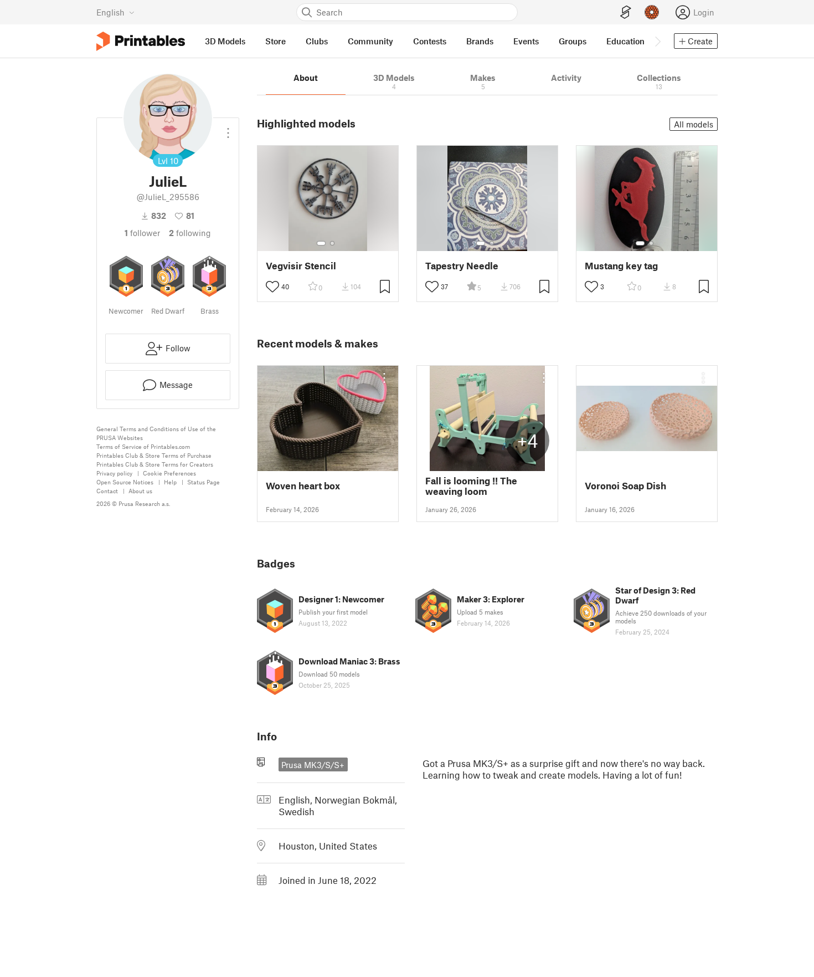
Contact (107, 490)
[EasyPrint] (625, 12)
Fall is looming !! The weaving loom (471, 486)
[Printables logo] (140, 41)
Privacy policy (114, 473)
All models (693, 124)
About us (140, 490)
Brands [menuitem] (479, 41)
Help (170, 481)
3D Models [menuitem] (225, 41)
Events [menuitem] (526, 41)
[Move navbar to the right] (657, 41)
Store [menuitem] (275, 41)
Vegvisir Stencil (301, 265)
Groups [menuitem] (572, 41)
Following (190, 233)
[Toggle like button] (272, 286)
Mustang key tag (621, 265)
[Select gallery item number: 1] (321, 243)
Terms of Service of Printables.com (143, 446)
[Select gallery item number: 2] (332, 243)
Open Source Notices (124, 481)
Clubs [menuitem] (317, 41)
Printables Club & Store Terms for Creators (154, 464)
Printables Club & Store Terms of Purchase (154, 455)
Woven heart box (303, 485)
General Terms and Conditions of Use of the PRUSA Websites (156, 433)
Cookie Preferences (169, 473)
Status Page (203, 481)
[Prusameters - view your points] (652, 12)
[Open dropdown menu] (228, 128)
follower (142, 233)
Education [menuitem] (625, 41)
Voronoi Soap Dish (625, 485)
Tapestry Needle (461, 265)
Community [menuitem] (370, 41)
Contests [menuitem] (429, 41)
